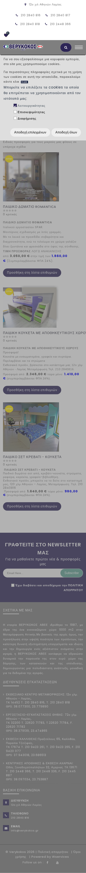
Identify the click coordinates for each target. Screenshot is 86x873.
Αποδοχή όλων (66, 132)
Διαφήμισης (27, 118)
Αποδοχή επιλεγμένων (30, 132)
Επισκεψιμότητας (31, 112)
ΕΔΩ (24, 82)
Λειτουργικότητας (31, 105)
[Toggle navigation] (79, 48)
